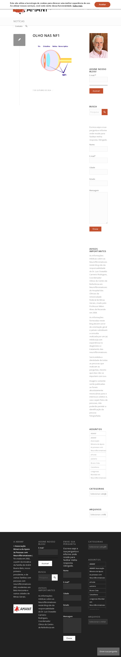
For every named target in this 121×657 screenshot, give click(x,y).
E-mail (92, 75)
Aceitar (102, 4)
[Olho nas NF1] (19, 40)
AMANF (93, 433)
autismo (94, 459)
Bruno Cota (95, 463)
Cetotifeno (95, 467)
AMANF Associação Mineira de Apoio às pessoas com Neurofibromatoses (98, 444)
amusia (93, 454)
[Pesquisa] (26, 26)
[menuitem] (18, 26)
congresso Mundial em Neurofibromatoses (98, 474)
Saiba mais (77, 6)
